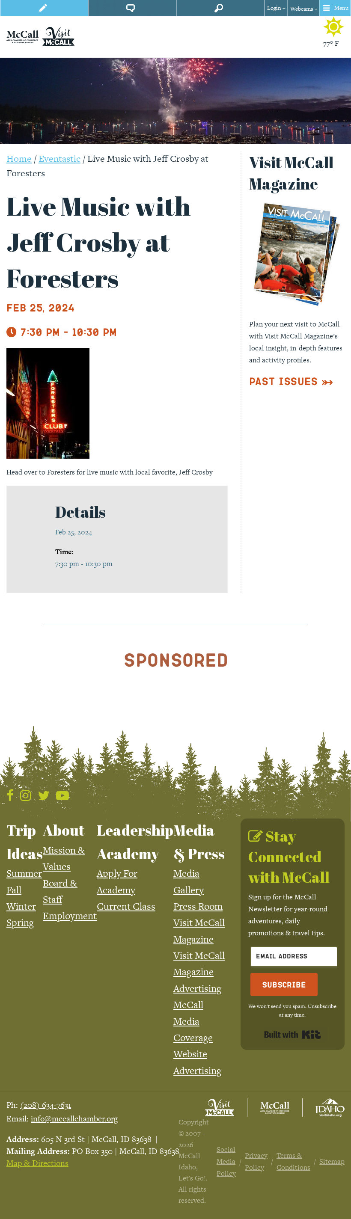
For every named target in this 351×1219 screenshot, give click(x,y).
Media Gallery (188, 881)
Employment (70, 915)
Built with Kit (292, 1034)
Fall (13, 890)
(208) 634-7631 (45, 1105)
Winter (21, 906)
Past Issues (283, 381)
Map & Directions (37, 1163)
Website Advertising (197, 1062)
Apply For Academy (117, 881)
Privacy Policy (256, 1161)
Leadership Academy (135, 841)
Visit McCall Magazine (199, 931)
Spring (20, 922)
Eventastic (59, 158)
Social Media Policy (226, 1161)
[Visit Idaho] (330, 1107)
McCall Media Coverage (193, 1021)
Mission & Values (64, 858)
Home (19, 158)
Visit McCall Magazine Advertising (199, 972)
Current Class (126, 906)
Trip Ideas (24, 841)
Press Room (198, 906)
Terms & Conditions (293, 1161)
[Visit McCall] (219, 1107)
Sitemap (332, 1161)
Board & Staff (60, 891)
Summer (24, 873)
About (64, 830)
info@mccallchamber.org (74, 1118)
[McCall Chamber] (22, 36)
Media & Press (199, 841)
